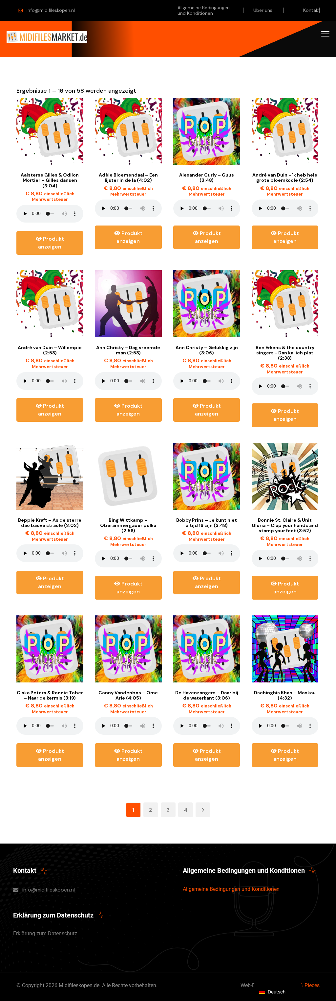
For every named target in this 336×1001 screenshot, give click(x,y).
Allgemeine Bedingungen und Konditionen (204, 10)
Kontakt (311, 10)
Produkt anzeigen (51, 242)
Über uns (262, 10)
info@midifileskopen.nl (51, 10)
